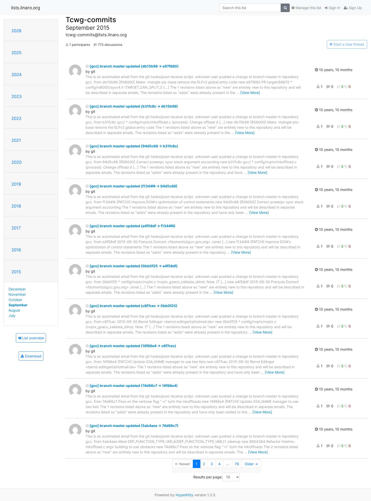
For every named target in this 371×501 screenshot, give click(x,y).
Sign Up (355, 8)
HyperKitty (184, 495)
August (14, 310)
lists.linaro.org (25, 7)
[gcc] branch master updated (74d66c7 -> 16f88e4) (133, 385)
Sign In (334, 8)
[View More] (250, 92)
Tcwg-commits (91, 19)
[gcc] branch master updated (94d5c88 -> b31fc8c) (133, 146)
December (17, 289)
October (15, 299)
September (18, 305)
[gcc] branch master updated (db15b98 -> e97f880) (134, 66)
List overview (32, 338)
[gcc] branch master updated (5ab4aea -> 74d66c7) (133, 425)
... (227, 464)
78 (237, 464)
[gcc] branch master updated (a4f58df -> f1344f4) (132, 226)
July (12, 315)
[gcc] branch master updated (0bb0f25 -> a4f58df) (133, 266)
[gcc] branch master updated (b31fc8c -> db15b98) (133, 106)
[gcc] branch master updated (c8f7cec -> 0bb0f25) (133, 306)
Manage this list (308, 8)
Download (32, 356)
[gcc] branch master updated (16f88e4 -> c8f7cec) (132, 346)
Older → (251, 464)
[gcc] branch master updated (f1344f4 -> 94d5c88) (133, 186)
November (17, 294)
